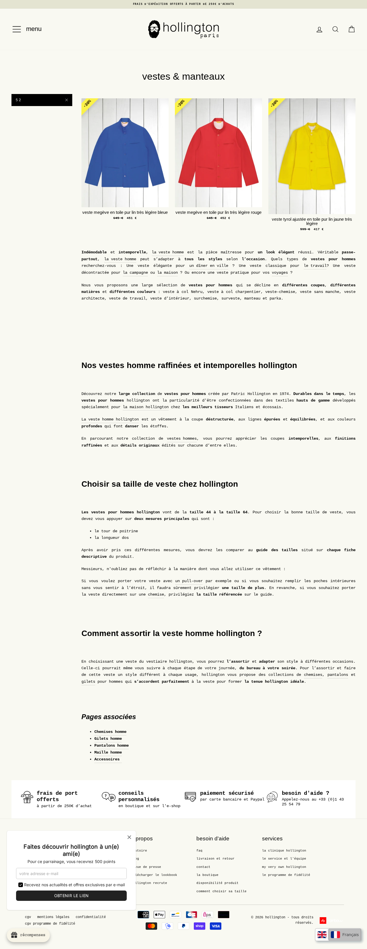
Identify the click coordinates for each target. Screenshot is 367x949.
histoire (139, 850)
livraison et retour (215, 858)
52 (19, 100)
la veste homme (168, 252)
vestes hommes (182, 438)
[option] (183, 4)
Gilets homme (108, 738)
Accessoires (108, 759)
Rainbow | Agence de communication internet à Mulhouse (332, 920)
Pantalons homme (111, 745)
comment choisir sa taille (221, 891)
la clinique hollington (284, 850)
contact (203, 867)
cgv (28, 917)
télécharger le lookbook (154, 875)
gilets (88, 681)
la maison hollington (146, 407)
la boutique (207, 875)
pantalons (337, 674)
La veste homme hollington (110, 419)
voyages (280, 272)
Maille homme (108, 752)
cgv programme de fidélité (50, 924)
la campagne (135, 272)
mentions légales (53, 917)
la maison (167, 272)
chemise (156, 594)
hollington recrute (149, 883)
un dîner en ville (208, 265)
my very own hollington (284, 867)
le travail (315, 265)
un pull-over (189, 581)
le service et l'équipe (284, 858)
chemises (313, 674)
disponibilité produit (217, 883)
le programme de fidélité (286, 875)
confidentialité (91, 917)
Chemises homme (110, 731)
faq (199, 850)
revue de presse (146, 867)
